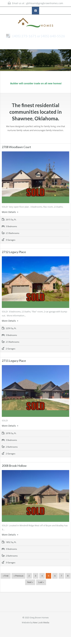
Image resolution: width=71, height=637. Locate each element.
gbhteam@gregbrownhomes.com (44, 3)
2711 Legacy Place (14, 360)
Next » (30, 582)
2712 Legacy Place (14, 252)
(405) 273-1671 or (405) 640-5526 (38, 36)
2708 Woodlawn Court (16, 147)
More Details (9, 212)
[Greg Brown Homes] (35, 23)
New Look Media (41, 622)
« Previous (18, 576)
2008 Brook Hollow (14, 465)
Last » (41, 582)
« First (5, 576)
